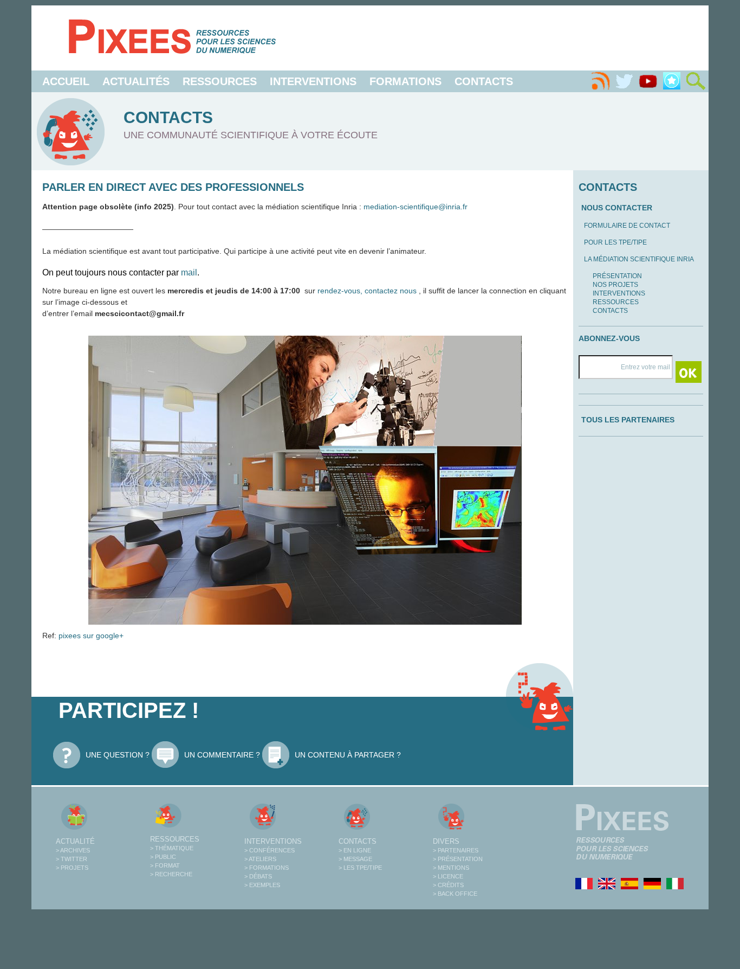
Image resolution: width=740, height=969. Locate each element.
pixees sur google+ (90, 635)
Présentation (617, 276)
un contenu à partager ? (348, 754)
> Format (165, 865)
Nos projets (615, 284)
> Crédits (448, 885)
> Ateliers (260, 859)
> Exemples (262, 885)
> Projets (72, 867)
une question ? (118, 754)
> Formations (266, 867)
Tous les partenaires (627, 419)
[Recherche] (695, 81)
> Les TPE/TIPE (360, 867)
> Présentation (458, 859)
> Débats (258, 876)
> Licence (448, 876)
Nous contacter (616, 207)
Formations (405, 81)
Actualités (136, 81)
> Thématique (171, 848)
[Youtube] (648, 81)
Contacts (484, 81)
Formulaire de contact (627, 225)
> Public (163, 857)
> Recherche (171, 874)
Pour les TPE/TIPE (615, 242)
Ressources (220, 81)
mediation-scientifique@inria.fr (415, 206)
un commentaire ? (222, 754)
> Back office (455, 893)
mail (189, 272)
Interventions (313, 81)
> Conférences (269, 850)
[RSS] (600, 81)
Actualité (75, 841)
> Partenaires (455, 850)
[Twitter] (624, 81)
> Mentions (451, 867)
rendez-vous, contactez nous (368, 290)
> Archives (73, 850)
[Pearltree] (672, 81)
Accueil (65, 81)
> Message (355, 859)
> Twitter (71, 859)
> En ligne (355, 850)
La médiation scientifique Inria (639, 259)
